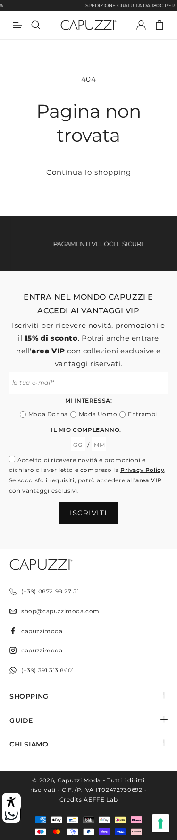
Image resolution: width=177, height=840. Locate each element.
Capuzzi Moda (79, 780)
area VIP (48, 350)
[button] (159, 25)
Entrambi (142, 414)
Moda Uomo (98, 414)
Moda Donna (48, 414)
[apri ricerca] (36, 25)
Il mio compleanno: (86, 429)
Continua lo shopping (88, 172)
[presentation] (160, 823)
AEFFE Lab (101, 799)
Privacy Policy (142, 469)
